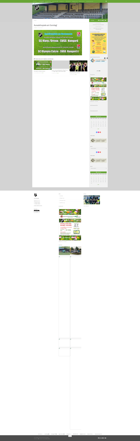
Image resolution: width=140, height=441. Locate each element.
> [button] (105, 58)
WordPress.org (62, 202)
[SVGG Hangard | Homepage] (37, 8)
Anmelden (61, 195)
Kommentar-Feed (62, 200)
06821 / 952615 (37, 202)
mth (36, 27)
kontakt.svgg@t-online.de (38, 205)
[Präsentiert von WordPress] (38, 438)
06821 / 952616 (37, 203)
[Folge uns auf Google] (99, 20)
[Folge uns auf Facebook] (98, 20)
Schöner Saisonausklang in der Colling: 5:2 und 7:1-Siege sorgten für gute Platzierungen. (60, 71)
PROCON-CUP (68, 1)
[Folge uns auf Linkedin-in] (101, 20)
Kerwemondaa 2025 (89, 1)
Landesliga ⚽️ (41, 1)
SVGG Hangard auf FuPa (94, 105)
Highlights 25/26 (75, 1)
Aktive (35, 20)
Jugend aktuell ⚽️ (55, 1)
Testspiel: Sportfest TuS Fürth (75, 72)
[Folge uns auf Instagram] (104, 20)
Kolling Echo (62, 1)
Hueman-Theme (47, 438)
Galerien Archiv (81, 1)
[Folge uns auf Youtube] (102, 20)
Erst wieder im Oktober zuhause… (40, 71)
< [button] (107, 58)
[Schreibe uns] (105, 20)
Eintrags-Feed (62, 198)
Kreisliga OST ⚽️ (48, 1)
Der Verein (35, 1)
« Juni (98, 128)
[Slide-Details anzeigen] (98, 64)
